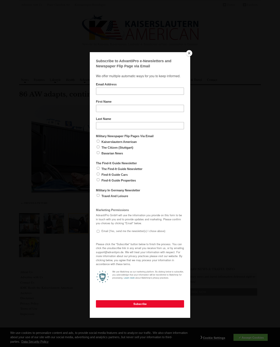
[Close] (189, 53)
